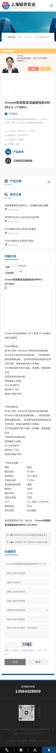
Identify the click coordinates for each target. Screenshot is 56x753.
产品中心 (28, 37)
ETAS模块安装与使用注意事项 (20, 229)
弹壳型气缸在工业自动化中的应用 (22, 217)
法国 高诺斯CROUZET (45, 37)
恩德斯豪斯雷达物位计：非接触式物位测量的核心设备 (28, 205)
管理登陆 (33, 741)
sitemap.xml (43, 741)
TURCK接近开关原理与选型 (19, 241)
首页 (19, 37)
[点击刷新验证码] (27, 644)
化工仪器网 (22, 741)
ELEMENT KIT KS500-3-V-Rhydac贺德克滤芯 (34, 542)
